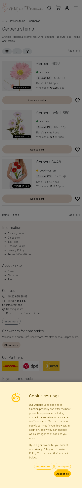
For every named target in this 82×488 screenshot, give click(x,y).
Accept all (62, 473)
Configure (63, 466)
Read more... (44, 466)
